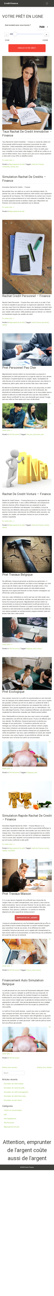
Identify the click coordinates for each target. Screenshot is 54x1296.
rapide (4, 851)
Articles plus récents (44, 1067)
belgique (29, 649)
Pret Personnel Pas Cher (19, 367)
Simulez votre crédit (27, 48)
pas (31, 434)
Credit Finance (11, 3)
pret (42, 434)
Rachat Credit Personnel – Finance (26, 296)
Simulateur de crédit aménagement (16, 1092)
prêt (5, 1114)
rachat (12, 167)
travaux (39, 649)
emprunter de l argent (27, 918)
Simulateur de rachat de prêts (14, 1088)
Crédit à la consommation (13, 1110)
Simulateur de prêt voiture (13, 1100)
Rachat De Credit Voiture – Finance (26, 494)
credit (33, 164)
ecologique (30, 773)
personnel (45, 322)
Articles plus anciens (9, 1067)
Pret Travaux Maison (16, 894)
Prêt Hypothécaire (10, 1119)
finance (41, 164)
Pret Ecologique (13, 691)
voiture (4, 527)
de (37, 164)
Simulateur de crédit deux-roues (15, 1096)
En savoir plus (8, 160)
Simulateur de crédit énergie (13, 1084)
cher (27, 434)
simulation (11, 851)
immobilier (6, 167)
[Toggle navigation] (47, 3)
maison (29, 970)
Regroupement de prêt (16, 164)
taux (17, 167)
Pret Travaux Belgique (17, 574)
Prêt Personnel (14, 434)
